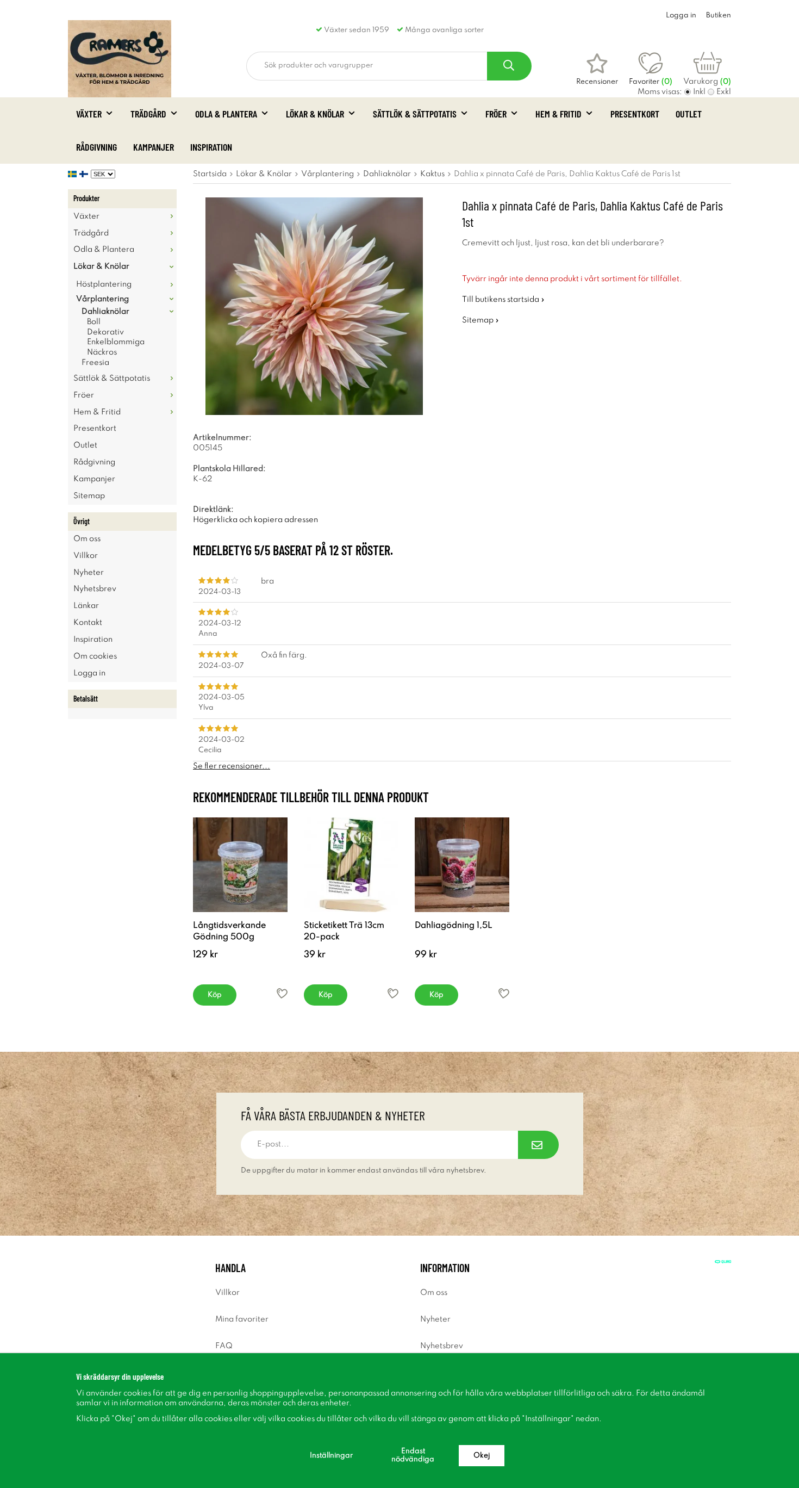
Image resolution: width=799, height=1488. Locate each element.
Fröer (496, 114)
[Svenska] (73, 174)
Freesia (95, 363)
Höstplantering (104, 284)
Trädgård (148, 114)
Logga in (681, 15)
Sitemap (89, 496)
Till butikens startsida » (503, 299)
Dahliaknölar (105, 311)
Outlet (689, 114)
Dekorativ (105, 332)
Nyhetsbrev (94, 589)
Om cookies (95, 656)
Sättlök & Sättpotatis (415, 114)
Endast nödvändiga (412, 1455)
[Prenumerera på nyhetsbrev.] (538, 1145)
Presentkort (634, 114)
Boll (94, 322)
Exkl (723, 92)
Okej (481, 1455)
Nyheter (88, 572)
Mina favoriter (242, 1319)
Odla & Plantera (226, 114)
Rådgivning (96, 147)
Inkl (699, 92)
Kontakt (87, 623)
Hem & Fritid (558, 114)
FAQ (224, 1346)
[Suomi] (85, 174)
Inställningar (331, 1455)
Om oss (87, 539)
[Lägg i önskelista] (282, 993)
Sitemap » (480, 320)
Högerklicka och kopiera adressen (255, 520)
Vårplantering (102, 299)
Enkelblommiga (116, 342)
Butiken (718, 15)
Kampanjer (153, 147)
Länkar (86, 606)
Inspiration (211, 147)
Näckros (102, 352)
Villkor (85, 556)
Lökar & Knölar (315, 114)
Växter (89, 114)
